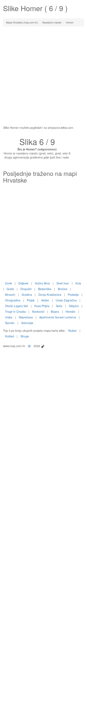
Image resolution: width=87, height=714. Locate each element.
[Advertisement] (43, 74)
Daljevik (23, 283)
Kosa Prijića (41, 306)
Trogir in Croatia (15, 311)
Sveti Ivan (62, 283)
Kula (78, 283)
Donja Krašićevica (49, 295)
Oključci (74, 306)
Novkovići (38, 311)
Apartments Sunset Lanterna (57, 317)
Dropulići (26, 289)
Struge (24, 336)
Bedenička (44, 289)
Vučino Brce (42, 283)
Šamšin (10, 323)
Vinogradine (12, 300)
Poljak (31, 300)
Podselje (73, 295)
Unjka (8, 317)
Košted (9, 336)
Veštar (45, 300)
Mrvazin (10, 295)
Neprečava (26, 317)
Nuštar (72, 330)
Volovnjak (27, 323)
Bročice (62, 289)
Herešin (70, 311)
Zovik (8, 283)
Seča (59, 306)
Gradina (27, 295)
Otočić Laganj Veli (16, 306)
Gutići (10, 289)
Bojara (55, 311)
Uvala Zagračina (66, 300)
